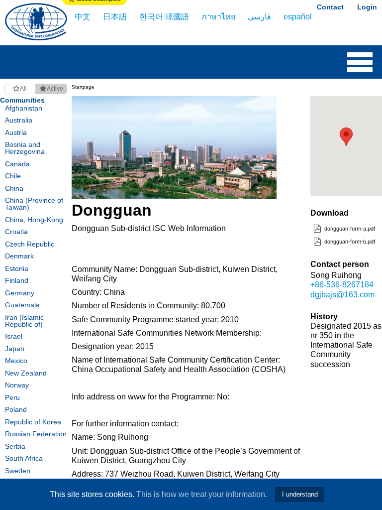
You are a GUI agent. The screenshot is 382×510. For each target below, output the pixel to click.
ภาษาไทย (218, 16)
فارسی (259, 16)
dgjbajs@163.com (342, 294)
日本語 (115, 16)
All (23, 88)
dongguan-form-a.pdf (349, 229)
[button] (346, 137)
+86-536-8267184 (342, 284)
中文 (83, 16)
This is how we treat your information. (201, 494)
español (298, 16)
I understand (300, 494)
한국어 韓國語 (164, 16)
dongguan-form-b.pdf (349, 242)
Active (55, 88)
